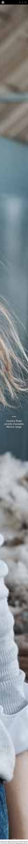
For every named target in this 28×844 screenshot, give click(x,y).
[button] (20, 2)
